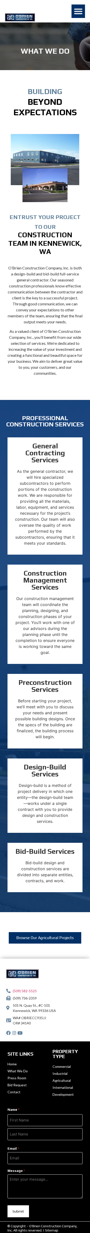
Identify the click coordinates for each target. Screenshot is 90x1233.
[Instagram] (14, 1033)
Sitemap (51, 1230)
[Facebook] (8, 1033)
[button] (78, 11)
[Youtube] (20, 1033)
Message (16, 1170)
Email (13, 1148)
